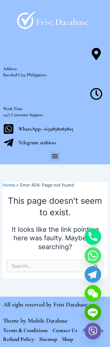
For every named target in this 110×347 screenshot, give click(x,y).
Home (8, 185)
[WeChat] (93, 293)
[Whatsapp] (93, 255)
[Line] (93, 312)
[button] (55, 156)
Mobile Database (48, 320)
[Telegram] (93, 274)
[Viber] (93, 331)
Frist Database (70, 304)
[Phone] (93, 236)
